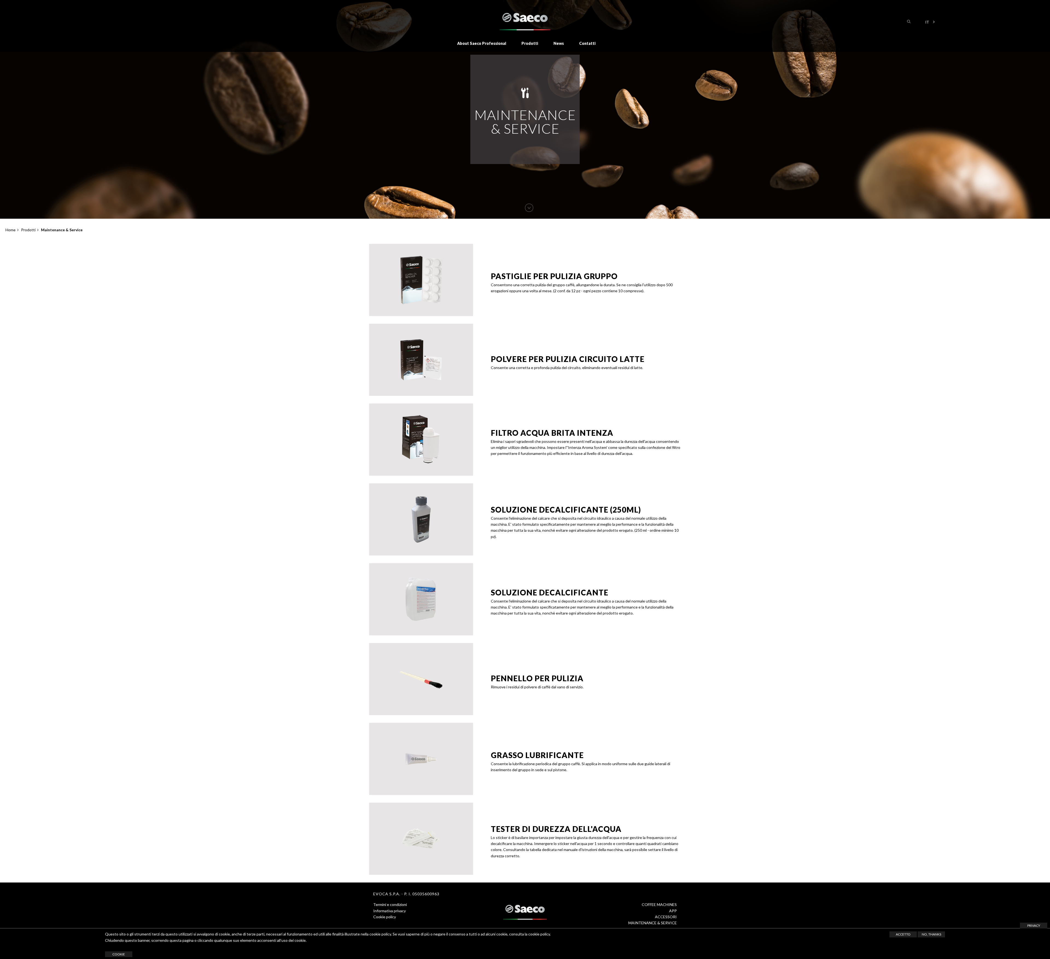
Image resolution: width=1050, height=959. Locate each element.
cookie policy (539, 934)
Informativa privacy (389, 910)
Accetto (903, 934)
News (558, 43)
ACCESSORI (666, 916)
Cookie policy (384, 916)
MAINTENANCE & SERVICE (652, 922)
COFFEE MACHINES (659, 904)
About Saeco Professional (481, 43)
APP (673, 910)
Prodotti (529, 43)
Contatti (587, 43)
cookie (118, 954)
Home (10, 229)
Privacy (1033, 925)
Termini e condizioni (390, 904)
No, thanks (931, 934)
